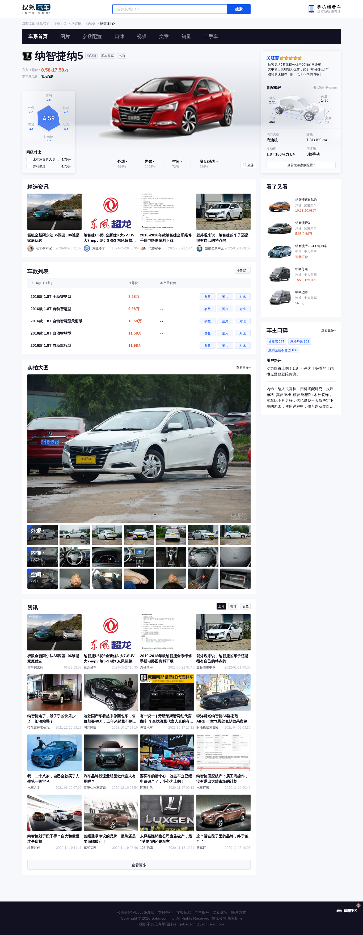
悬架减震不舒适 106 (282, 350)
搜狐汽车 (36, 9)
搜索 (239, 9)
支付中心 (165, 912)
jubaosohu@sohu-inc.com (202, 924)
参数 (207, 297)
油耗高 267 (276, 342)
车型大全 (60, 23)
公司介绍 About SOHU (135, 912)
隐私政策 (220, 912)
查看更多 (242, 367)
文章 (164, 36)
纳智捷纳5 (107, 23)
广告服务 (202, 912)
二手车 (211, 36)
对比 (242, 297)
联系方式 (238, 912)
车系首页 (38, 36)
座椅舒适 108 (299, 342)
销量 (186, 36)
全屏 (250, 165)
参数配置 (92, 36)
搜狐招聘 (183, 912)
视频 (141, 36)
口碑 (119, 36)
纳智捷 (76, 23)
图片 (65, 36)
